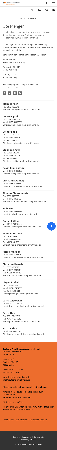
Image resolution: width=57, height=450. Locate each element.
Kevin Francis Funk (14, 168)
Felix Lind (8, 208)
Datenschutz (39, 437)
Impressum (26, 437)
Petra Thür (9, 313)
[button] (10, 87)
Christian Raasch (13, 264)
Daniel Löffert (11, 221)
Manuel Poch (10, 103)
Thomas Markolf (12, 233)
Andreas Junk (11, 116)
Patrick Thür (10, 328)
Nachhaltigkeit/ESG (28, 439)
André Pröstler (11, 251)
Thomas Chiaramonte (15, 193)
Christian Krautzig (13, 180)
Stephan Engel (11, 149)
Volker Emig (10, 131)
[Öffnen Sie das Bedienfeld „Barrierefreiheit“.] (51, 226)
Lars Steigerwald (13, 300)
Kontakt (16, 437)
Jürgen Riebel (11, 282)
